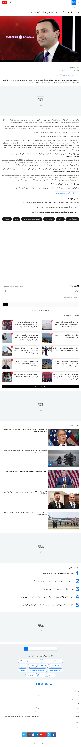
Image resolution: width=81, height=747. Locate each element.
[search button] (26, 649)
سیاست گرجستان (72, 219)
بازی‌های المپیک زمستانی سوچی (32, 219)
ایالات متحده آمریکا (55, 670)
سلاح (42, 675)
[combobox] (40, 649)
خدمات (77, 722)
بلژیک (16, 219)
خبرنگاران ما (76, 716)
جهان (70, 8)
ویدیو (77, 712)
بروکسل (60, 219)
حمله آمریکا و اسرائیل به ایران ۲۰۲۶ (29, 661)
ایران (23, 665)
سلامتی (51, 675)
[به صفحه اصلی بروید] (74, 2)
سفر (78, 708)
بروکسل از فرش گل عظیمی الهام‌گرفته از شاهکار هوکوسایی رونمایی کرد (58, 207)
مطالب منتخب (73, 426)
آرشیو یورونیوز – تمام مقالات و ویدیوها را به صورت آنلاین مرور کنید (22, 716)
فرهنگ (37, 708)
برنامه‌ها (37, 712)
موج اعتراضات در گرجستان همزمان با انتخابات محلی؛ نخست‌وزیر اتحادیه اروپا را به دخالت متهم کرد (49, 203)
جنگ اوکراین (55, 665)
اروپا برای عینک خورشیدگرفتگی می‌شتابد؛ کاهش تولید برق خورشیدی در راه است (55, 212)
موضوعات (76, 691)
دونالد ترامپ (43, 665)
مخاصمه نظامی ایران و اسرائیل (52, 661)
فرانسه (32, 665)
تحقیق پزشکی (31, 675)
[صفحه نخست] (78, 8)
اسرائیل (22, 670)
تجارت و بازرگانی (75, 699)
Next (78, 704)
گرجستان (7, 219)
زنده (4, 2)
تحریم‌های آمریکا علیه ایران (37, 670)
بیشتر (77, 727)
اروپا (78, 695)
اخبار (75, 8)
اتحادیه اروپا (49, 219)
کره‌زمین (37, 699)
